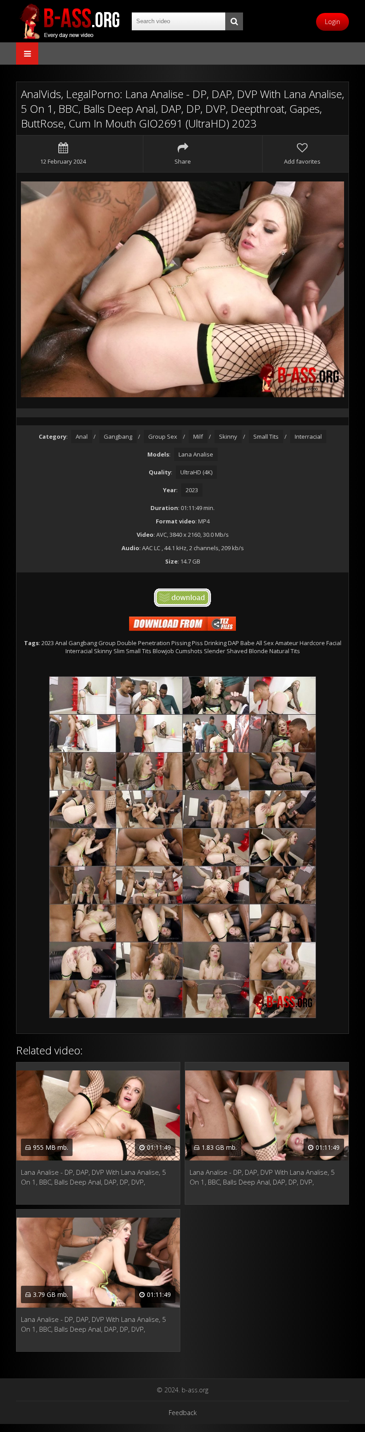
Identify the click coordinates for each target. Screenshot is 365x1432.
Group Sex (162, 436)
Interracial (308, 436)
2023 (192, 490)
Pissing (181, 643)
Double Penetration (143, 643)
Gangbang (118, 436)
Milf (198, 436)
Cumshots (189, 651)
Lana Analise (195, 454)
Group (107, 643)
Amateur (286, 643)
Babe (247, 643)
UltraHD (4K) (196, 472)
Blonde (258, 651)
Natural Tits (284, 651)
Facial (333, 643)
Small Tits (266, 436)
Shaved (237, 651)
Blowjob (163, 651)
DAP (233, 643)
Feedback (183, 1412)
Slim (119, 651)
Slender (214, 651)
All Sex (265, 643)
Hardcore (312, 643)
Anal (82, 436)
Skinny (228, 436)
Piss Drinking (209, 643)
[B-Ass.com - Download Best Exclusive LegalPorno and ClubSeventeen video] (69, 21)
